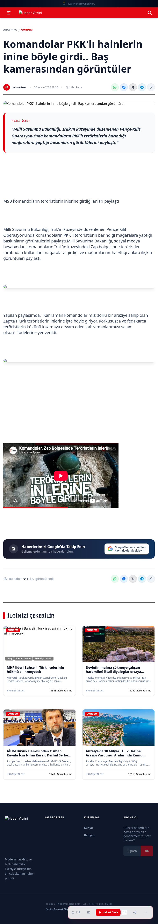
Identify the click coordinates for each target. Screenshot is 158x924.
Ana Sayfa (10, 29)
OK (147, 851)
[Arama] (149, 12)
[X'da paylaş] (133, 87)
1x (124, 912)
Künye (88, 828)
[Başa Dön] (145, 912)
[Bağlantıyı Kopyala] (151, 87)
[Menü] (8, 13)
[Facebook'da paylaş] (124, 87)
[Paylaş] (134, 912)
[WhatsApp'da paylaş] (114, 87)
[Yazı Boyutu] (88, 912)
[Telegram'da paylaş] (142, 87)
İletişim (89, 835)
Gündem (27, 29)
